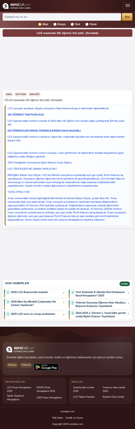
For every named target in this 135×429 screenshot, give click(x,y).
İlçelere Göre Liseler (113, 396)
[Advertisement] (67, 64)
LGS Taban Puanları (84, 396)
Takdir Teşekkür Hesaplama (15, 398)
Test (77, 24)
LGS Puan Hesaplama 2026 (19, 389)
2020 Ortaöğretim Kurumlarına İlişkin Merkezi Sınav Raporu (40, 162)
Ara (127, 16)
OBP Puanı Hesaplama (49, 397)
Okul (45, 24)
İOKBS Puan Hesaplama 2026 (46, 389)
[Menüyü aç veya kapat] (127, 5)
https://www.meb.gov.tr (68, 108)
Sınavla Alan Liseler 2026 (83, 389)
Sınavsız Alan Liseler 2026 (114, 389)
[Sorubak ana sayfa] (17, 6)
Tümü (93, 24)
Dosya (61, 24)
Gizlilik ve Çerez (74, 417)
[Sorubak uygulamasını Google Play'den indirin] (46, 367)
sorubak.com (67, 411)
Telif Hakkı (57, 417)
